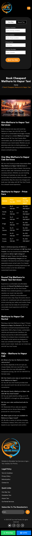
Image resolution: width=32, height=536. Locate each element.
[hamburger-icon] (28, 8)
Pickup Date (9, 42)
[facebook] (13, 525)
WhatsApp (9, 533)
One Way (11, 22)
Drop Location (10, 35)
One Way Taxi (6, 492)
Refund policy (6, 479)
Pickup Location (10, 27)
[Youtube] (9, 525)
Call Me (24, 533)
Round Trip (21, 22)
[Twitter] (18, 525)
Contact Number (11, 49)
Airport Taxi (5, 498)
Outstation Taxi (6, 495)
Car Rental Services (8, 501)
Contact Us (5, 482)
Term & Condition (7, 473)
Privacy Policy (6, 476)
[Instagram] (22, 525)
